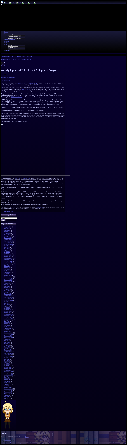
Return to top (7, 440)
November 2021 (8, 315)
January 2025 (7, 256)
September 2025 (8, 244)
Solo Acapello (26, 89)
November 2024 (8, 259)
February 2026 (8, 236)
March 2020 (7, 347)
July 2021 (7, 322)
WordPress (10, 443)
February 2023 (8, 292)
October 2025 (8, 242)
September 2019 (8, 356)
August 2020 (7, 339)
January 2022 (7, 312)
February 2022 (8, 311)
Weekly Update (11, 77)
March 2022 (7, 309)
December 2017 (8, 389)
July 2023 (7, 284)
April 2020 (7, 345)
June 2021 (7, 323)
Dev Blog (3, 77)
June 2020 (7, 342)
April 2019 (7, 364)
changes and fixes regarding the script (27, 83)
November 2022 (8, 297)
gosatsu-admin (6, 80)
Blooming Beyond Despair (15, 36)
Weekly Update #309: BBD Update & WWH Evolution (17, 56)
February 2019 (8, 367)
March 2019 (7, 365)
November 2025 (8, 241)
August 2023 (7, 283)
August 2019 (7, 357)
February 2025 (8, 255)
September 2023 (8, 281)
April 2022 (7, 308)
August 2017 (7, 395)
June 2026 (7, 230)
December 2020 (8, 333)
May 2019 (7, 362)
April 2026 (7, 233)
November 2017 (8, 390)
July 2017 (7, 396)
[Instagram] (37, 3)
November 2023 (8, 278)
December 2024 (8, 258)
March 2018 (7, 384)
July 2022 (7, 303)
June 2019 (7, 361)
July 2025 (7, 247)
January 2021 (7, 331)
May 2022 (7, 306)
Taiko (11, 211)
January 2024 (7, 275)
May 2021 (7, 325)
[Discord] (25, 3)
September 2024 (8, 263)
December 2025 (8, 239)
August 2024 (7, 264)
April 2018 (7, 382)
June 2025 (7, 249)
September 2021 (8, 319)
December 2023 (8, 277)
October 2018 (8, 373)
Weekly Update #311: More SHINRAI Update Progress (16, 59)
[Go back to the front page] (42, 29)
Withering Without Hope (14, 38)
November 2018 (8, 371)
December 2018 (8, 370)
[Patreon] (31, 3)
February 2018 (8, 385)
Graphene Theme (23, 443)
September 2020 (8, 337)
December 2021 (8, 314)
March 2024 (7, 272)
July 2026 (7, 228)
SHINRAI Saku (12, 47)
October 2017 (8, 392)
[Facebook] (13, 3)
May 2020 (7, 343)
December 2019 (8, 351)
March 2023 (7, 291)
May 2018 (7, 381)
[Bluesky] (2, 3)
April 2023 (7, 289)
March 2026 (7, 235)
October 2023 (8, 280)
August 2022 (7, 301)
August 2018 (7, 376)
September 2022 (8, 300)
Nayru (14, 207)
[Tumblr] (19, 3)
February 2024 (8, 273)
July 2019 (7, 359)
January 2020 (7, 350)
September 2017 (8, 393)
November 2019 (8, 353)
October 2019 (8, 354)
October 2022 (8, 298)
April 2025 (7, 252)
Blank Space (39, 207)
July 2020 (7, 340)
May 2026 (7, 231)
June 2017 (7, 398)
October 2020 (8, 336)
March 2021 (7, 328)
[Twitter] (6, 3)
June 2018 (7, 379)
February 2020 (8, 348)
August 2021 (7, 320)
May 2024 (7, 269)
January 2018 (7, 387)
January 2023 (7, 294)
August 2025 (7, 245)
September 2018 (8, 375)
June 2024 (7, 267)
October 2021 (8, 317)
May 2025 (7, 250)
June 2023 (7, 286)
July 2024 (7, 266)
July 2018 (7, 378)
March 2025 (7, 253)
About (27, 437)
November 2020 (8, 334)
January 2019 (7, 368)
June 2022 (7, 305)
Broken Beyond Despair (14, 35)
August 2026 (7, 227)
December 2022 (8, 295)
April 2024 (7, 270)
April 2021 (7, 326)
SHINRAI (7, 211)
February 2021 (8, 329)
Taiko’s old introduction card (22, 178)
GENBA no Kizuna (13, 49)
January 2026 (7, 238)
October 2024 (8, 261)
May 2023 (7, 287)
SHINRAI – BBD (13, 46)
